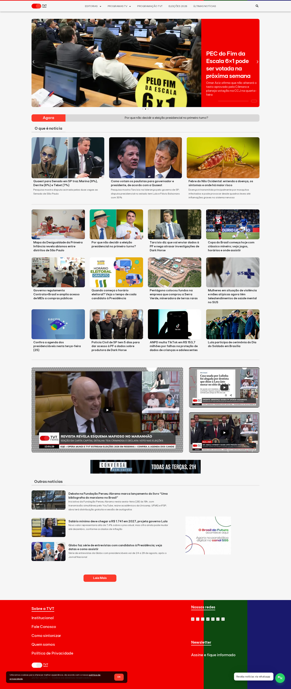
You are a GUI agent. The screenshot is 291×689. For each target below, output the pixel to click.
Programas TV (117, 6)
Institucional (43, 618)
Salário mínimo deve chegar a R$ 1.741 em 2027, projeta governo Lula (118, 521)
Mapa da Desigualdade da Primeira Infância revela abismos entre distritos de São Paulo (58, 246)
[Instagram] (202, 619)
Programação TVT (149, 6)
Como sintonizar (46, 636)
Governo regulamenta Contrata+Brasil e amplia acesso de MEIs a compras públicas (56, 294)
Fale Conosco (44, 627)
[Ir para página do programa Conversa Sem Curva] (145, 472)
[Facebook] (212, 619)
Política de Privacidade (52, 653)
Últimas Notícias (204, 6)
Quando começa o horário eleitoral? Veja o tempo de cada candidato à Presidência (114, 294)
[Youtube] (192, 619)
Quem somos (43, 644)
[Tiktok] (217, 619)
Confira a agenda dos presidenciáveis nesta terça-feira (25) (57, 346)
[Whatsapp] (197, 619)
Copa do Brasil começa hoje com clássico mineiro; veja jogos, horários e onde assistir (231, 246)
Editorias (91, 6)
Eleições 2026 (178, 6)
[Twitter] (207, 619)
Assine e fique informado (213, 655)
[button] (256, 5)
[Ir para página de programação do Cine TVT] (208, 553)
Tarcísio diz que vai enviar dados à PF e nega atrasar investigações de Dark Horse (174, 246)
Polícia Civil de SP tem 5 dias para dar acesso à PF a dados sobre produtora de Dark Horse (116, 346)
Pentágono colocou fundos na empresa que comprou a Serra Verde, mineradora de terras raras (174, 294)
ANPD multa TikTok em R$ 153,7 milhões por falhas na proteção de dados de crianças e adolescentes (174, 346)
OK (119, 677)
